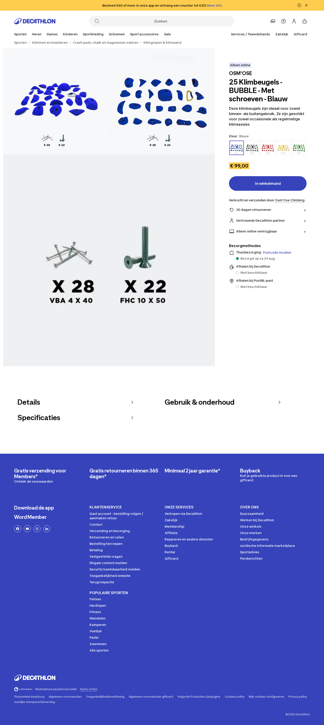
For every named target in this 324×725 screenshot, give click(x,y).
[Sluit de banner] (306, 5)
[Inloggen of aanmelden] (294, 21)
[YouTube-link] (27, 528)
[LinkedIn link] (46, 528)
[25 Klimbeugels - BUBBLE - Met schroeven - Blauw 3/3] (109, 260)
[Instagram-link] (37, 528)
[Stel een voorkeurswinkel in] (273, 21)
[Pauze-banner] (299, 5)
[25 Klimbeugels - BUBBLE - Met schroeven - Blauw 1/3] (162, 101)
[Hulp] (283, 21)
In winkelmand (268, 183)
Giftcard (300, 34)
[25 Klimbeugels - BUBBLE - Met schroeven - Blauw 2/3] (56, 101)
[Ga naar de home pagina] (35, 21)
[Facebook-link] (17, 528)
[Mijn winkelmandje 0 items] (304, 21)
